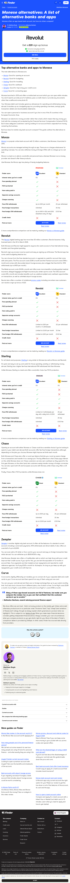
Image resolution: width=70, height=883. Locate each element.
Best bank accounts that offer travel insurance (52, 766)
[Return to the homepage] (9, 3)
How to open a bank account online (48, 794)
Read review (45, 226)
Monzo (5, 75)
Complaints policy (54, 853)
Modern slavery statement (41, 853)
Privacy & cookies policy (26, 853)
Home (3, 7)
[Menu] (2, 3)
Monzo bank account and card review (49, 778)
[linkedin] (13, 672)
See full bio (20, 679)
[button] (35, 704)
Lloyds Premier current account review (15, 759)
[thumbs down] (38, 634)
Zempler (6, 88)
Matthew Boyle (9, 667)
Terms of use (15, 853)
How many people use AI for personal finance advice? (17, 744)
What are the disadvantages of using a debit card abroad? (51, 751)
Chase (5, 85)
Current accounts (12, 7)
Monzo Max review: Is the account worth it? (16, 733)
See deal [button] (35, 55)
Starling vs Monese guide (56, 438)
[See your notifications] (60, 2)
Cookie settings (64, 853)
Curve (5, 91)
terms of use (30, 613)
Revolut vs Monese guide (56, 351)
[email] (5, 672)
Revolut (6, 78)
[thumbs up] (32, 634)
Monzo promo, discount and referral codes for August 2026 (52, 735)
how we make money (57, 866)
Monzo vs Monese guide (55, 231)
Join (65, 3)
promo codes (36, 280)
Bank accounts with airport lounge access (16, 773)
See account (45, 343)
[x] (9, 672)
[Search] (55, 2)
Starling (6, 82)
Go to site (45, 222)
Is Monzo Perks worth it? (10, 787)
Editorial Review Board (33, 647)
